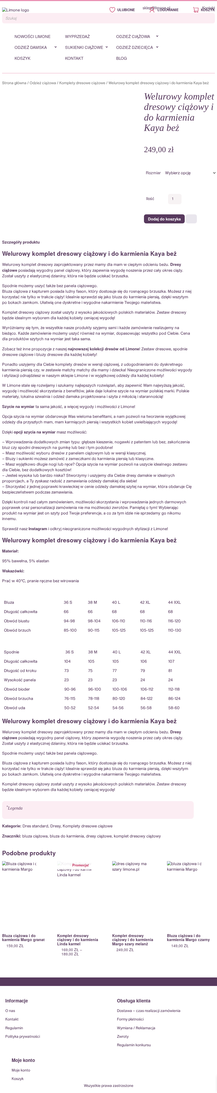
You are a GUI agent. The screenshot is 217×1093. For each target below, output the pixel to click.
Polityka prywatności (22, 1037)
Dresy (55, 826)
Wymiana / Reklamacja (136, 1028)
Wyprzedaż (77, 36)
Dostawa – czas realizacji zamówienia (148, 1011)
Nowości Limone (33, 36)
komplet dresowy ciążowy (137, 836)
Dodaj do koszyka (164, 219)
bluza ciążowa (35, 836)
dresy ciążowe (99, 836)
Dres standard (35, 826)
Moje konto (21, 1070)
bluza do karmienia (67, 836)
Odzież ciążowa (133, 36)
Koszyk (22, 58)
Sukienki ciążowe (84, 47)
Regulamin (14, 1028)
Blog (121, 58)
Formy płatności (130, 1019)
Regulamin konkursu (134, 1045)
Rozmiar (153, 172)
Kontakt (208, 7)
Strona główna (14, 83)
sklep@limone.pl (156, 7)
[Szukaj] (209, 18)
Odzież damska (31, 47)
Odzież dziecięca (134, 47)
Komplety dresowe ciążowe (82, 83)
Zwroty (123, 1037)
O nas (10, 1011)
